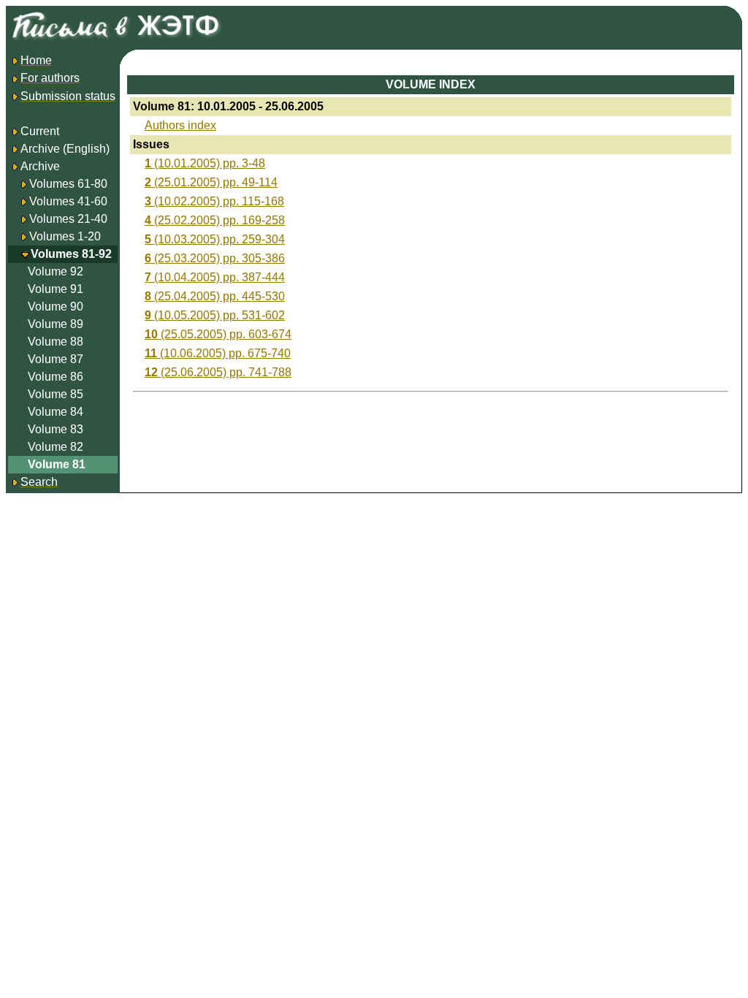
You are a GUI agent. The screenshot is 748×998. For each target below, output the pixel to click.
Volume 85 (55, 394)
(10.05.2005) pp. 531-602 (215, 315)
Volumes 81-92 (71, 254)
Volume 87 (55, 359)
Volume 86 (55, 376)
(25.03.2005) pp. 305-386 (215, 258)
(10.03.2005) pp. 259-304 (215, 239)
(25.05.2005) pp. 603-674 (218, 334)
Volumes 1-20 (65, 236)
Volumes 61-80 (68, 184)
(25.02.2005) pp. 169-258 (215, 220)
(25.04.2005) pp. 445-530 (215, 296)
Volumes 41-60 (68, 201)
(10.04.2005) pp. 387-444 (215, 277)
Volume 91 (55, 289)
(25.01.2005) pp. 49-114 (211, 182)
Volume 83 (55, 429)
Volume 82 (55, 447)
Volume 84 (55, 411)
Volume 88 (55, 341)
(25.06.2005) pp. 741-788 (218, 372)
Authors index (180, 125)
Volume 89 (55, 324)
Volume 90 (55, 306)
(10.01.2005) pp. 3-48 (205, 163)
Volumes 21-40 (68, 219)
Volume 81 (56, 464)
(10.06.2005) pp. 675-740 (218, 353)
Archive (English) (65, 148)
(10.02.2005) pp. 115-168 (214, 201)
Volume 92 (55, 271)
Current (39, 131)
